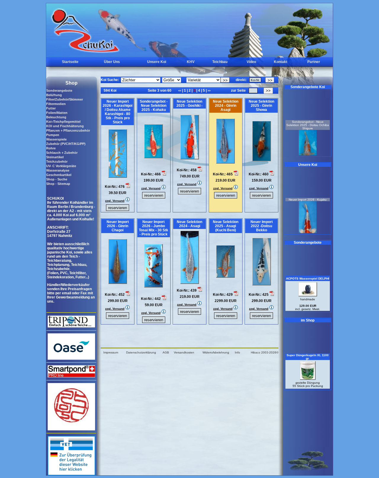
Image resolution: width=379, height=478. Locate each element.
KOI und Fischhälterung (65, 126)
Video (251, 62)
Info (237, 352)
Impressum (110, 352)
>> (209, 90)
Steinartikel (55, 157)
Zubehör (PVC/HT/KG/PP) (66, 144)
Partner (313, 62)
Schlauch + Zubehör (62, 152)
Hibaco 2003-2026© (264, 352)
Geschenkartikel (58, 175)
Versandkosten (184, 352)
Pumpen (52, 135)
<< (180, 90)
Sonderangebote (59, 90)
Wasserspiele (56, 139)
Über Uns (112, 62)
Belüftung (54, 95)
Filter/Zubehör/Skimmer (64, 99)
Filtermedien (56, 104)
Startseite (70, 62)
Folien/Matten (57, 112)
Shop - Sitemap (58, 183)
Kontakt (280, 62)
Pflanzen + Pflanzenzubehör (68, 130)
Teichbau (219, 62)
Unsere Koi (156, 62)
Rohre (51, 148)
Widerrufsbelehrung (216, 352)
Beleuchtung (56, 117)
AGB (166, 352)
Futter (51, 108)
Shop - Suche (56, 179)
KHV (191, 62)
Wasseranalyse (57, 170)
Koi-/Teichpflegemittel (63, 121)
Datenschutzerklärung (141, 352)
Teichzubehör (57, 161)
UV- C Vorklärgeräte (61, 166)
